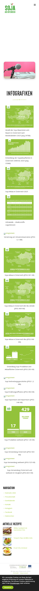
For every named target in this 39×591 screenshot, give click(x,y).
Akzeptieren (7, 587)
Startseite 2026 (10, 493)
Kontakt (8, 504)
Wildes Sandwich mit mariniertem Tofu (20, 529)
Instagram (8, 508)
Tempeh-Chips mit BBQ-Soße (23, 538)
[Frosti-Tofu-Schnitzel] (7, 551)
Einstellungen (15, 583)
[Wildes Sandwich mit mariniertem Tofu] (7, 531)
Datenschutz (9, 516)
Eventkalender (10, 501)
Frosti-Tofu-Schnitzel (20, 548)
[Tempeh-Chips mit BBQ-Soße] (7, 541)
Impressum (24, 573)
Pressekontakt (10, 497)
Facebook (8, 512)
